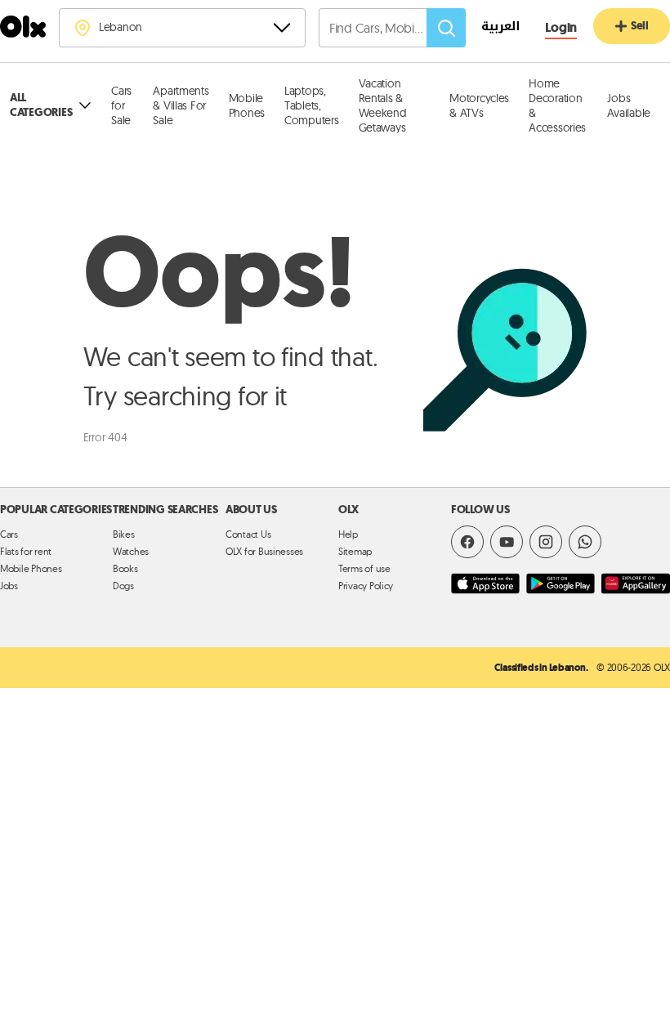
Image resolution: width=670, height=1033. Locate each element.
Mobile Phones (247, 105)
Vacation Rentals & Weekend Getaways (383, 105)
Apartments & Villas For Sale (180, 105)
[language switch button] (492, 28)
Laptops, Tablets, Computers (311, 105)
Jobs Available (628, 105)
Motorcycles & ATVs (479, 105)
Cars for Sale (121, 105)
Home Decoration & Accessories (557, 105)
